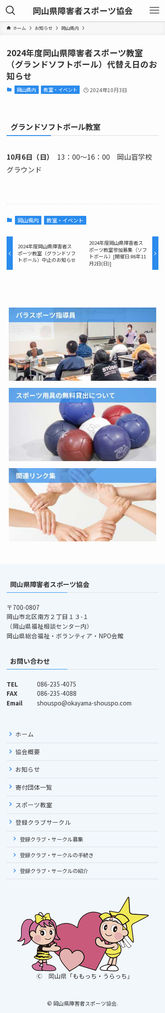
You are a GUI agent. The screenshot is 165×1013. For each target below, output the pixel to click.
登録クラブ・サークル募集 (51, 839)
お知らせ (27, 769)
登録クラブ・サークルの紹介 (54, 870)
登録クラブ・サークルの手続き (57, 855)
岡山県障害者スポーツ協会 (83, 11)
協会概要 (27, 751)
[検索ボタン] (10, 10)
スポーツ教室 (33, 804)
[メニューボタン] (154, 10)
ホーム (24, 734)
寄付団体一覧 (33, 787)
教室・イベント (60, 89)
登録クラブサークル (43, 822)
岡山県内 (26, 89)
